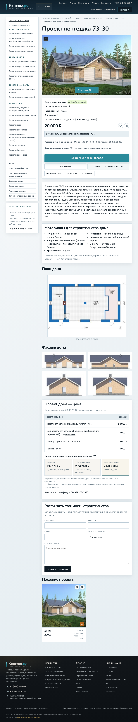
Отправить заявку (57, 569)
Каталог (63, 3)
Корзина (124, 10)
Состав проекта (53, 683)
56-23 (47, 631)
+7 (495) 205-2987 (122, 3)
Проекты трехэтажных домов (22, 71)
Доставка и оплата (54, 671)
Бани (78, 683)
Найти (47, 7)
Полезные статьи (17, 191)
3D (46, 39)
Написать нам (51, 687)
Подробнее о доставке (21, 228)
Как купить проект (54, 667)
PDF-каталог (112, 687)
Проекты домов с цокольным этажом (22, 91)
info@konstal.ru (18, 691)
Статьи (109, 671)
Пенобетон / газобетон (87, 671)
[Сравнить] (126, 125)
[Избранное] (120, 125)
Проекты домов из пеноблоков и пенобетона (21, 40)
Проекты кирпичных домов (21, 33)
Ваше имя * (50, 520)
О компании (84, 3)
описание (70, 434)
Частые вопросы (16, 186)
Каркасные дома (83, 679)
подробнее (90, 119)
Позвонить (87, 173)
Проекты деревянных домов (22, 46)
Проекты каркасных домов (21, 51)
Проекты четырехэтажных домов (21, 77)
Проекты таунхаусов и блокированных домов (19, 109)
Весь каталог (82, 691)
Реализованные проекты (117, 679)
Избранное (96, 9)
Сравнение (109, 9)
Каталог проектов (19, 20)
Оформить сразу (54, 173)
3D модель (72, 173)
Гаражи (79, 687)
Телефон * (93, 520)
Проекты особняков (18, 129)
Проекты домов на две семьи (22, 115)
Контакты (106, 3)
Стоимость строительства (108, 166)
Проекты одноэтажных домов (22, 61)
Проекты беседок (17, 150)
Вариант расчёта (97, 532)
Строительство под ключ (57, 679)
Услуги (95, 3)
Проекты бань (15, 125)
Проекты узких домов (18, 120)
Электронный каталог (19, 168)
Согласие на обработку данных (117, 708)
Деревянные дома (84, 675)
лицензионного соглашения (28, 717)
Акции (73, 3)
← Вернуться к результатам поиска (59, 21)
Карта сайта (95, 708)
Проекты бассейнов (18, 155)
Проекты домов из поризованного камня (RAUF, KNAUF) (22, 137)
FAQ (107, 683)
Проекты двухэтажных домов (22, 66)
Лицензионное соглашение (75, 708)
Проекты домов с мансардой (22, 97)
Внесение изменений (55, 675)
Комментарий (51, 543)
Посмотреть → (87, 133)
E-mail (47, 532)
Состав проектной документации (18, 174)
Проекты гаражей (17, 145)
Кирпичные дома (83, 667)
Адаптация (65, 166)
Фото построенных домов (21, 196)
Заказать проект (17, 181)
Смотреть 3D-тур (87, 90)
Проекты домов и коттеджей (56, 18)
